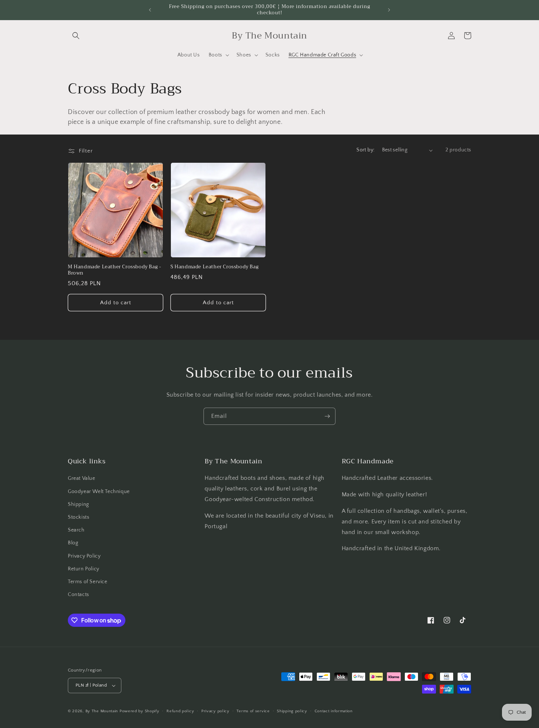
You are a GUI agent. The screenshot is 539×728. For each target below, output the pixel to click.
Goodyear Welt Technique (99, 491)
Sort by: (365, 150)
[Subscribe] (327, 416)
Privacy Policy (84, 556)
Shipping (78, 504)
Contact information (334, 711)
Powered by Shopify (140, 711)
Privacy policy (215, 711)
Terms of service (253, 711)
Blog (73, 543)
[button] (76, 35)
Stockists (78, 517)
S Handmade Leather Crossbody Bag (214, 267)
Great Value (81, 478)
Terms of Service (87, 582)
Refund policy (180, 711)
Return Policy (83, 569)
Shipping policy (292, 711)
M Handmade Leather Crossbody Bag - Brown (114, 270)
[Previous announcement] (150, 10)
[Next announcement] (389, 10)
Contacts (78, 595)
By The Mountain (101, 711)
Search (76, 530)
